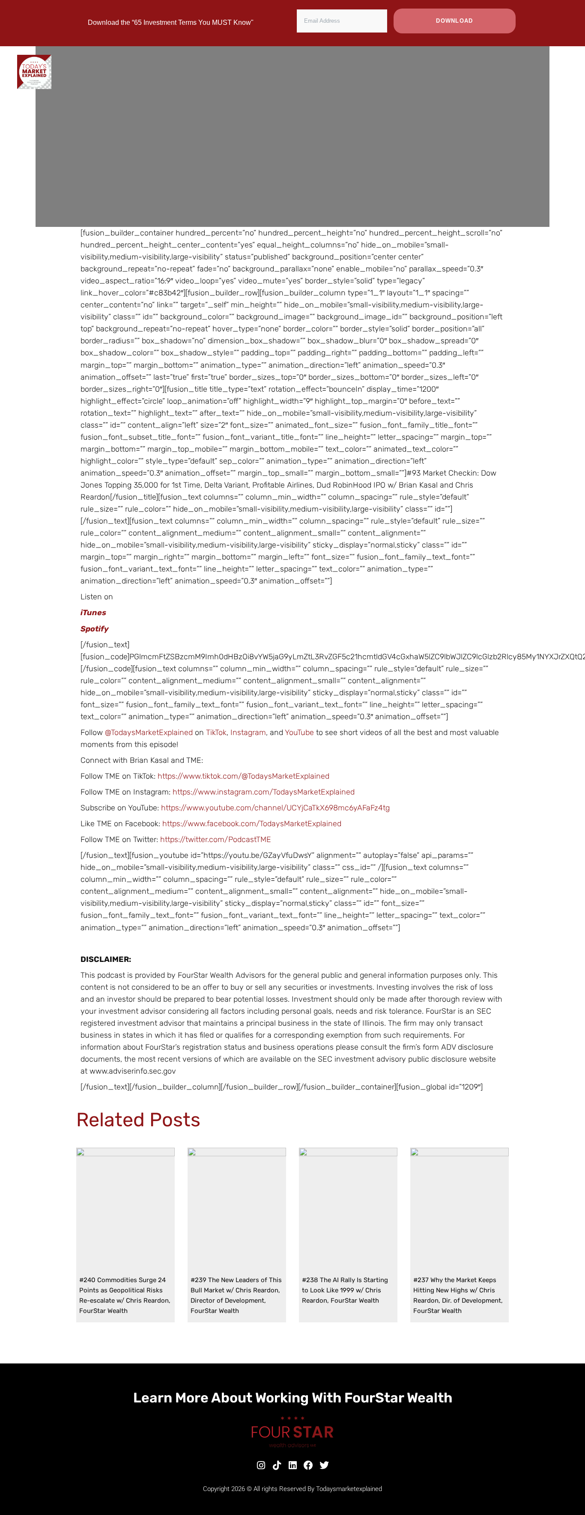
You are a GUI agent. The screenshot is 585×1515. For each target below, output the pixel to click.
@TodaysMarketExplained (149, 732)
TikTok (216, 732)
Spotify (95, 629)
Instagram (248, 732)
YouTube (300, 732)
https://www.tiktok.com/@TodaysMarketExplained (243, 776)
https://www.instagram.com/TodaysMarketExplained (264, 792)
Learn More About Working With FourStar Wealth (292, 1398)
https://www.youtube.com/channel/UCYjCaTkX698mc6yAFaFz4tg (275, 808)
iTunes (93, 612)
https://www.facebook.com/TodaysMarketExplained (251, 823)
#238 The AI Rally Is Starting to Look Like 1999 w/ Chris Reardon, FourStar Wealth (345, 1290)
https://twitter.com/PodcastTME (215, 839)
